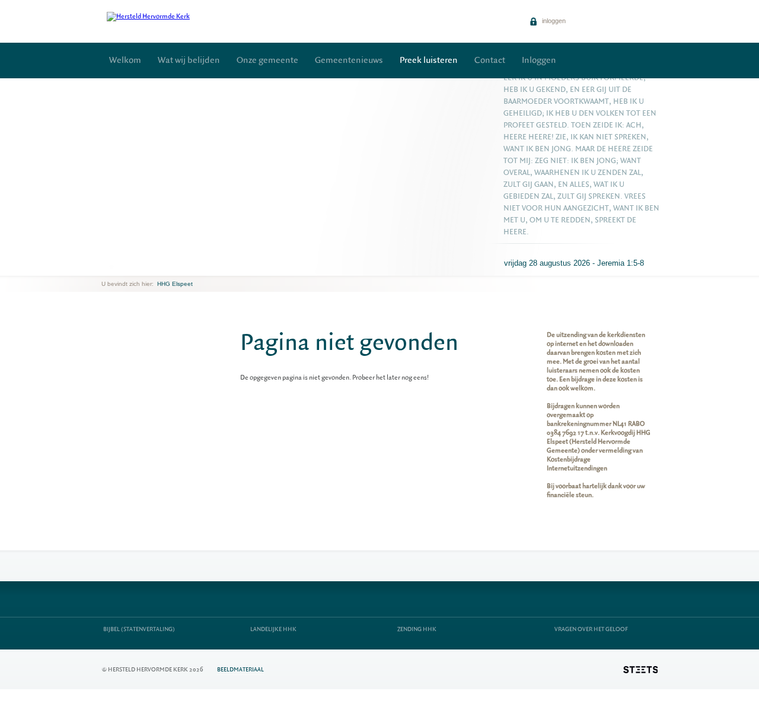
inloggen (553, 20)
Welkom (125, 60)
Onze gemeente (267, 60)
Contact (489, 60)
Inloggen (539, 60)
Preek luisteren (429, 60)
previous (104, 266)
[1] (111, 266)
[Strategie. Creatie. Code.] (640, 669)
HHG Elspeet (175, 284)
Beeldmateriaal (240, 669)
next (118, 266)
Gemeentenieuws (349, 60)
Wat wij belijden (189, 60)
